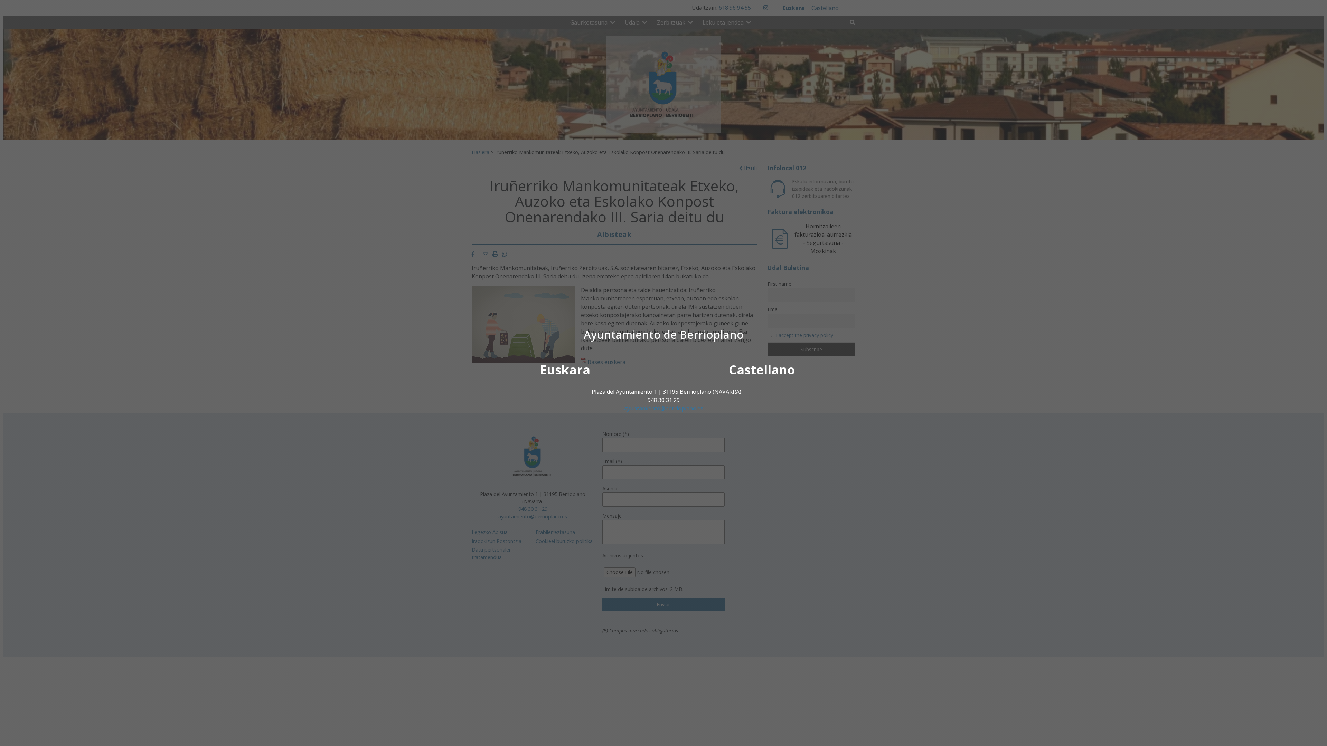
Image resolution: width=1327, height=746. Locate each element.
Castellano (762, 369)
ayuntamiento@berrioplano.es (663, 408)
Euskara (565, 369)
